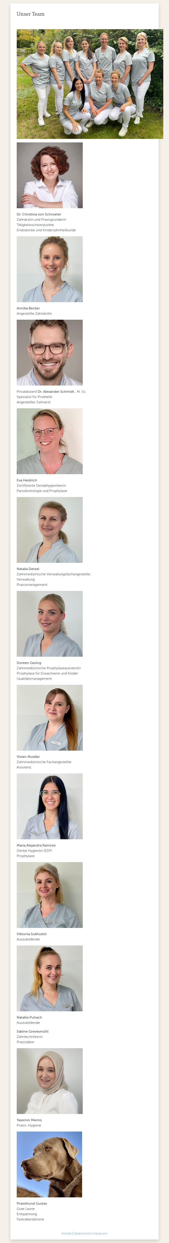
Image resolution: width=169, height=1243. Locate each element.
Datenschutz (82, 1233)
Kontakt (67, 1233)
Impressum (99, 1233)
